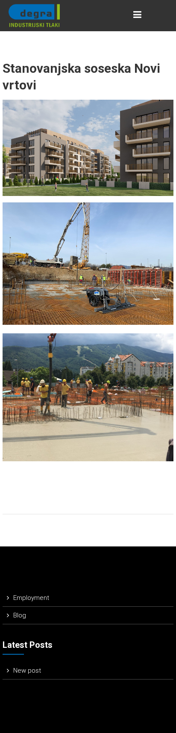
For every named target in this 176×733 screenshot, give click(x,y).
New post (27, 670)
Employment (31, 598)
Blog (19, 615)
